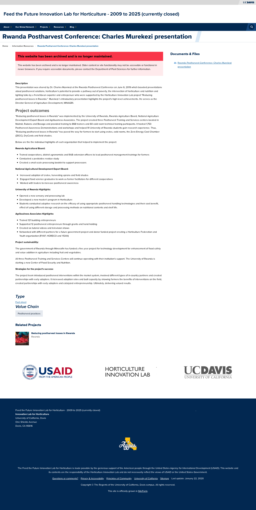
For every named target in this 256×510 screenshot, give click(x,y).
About (6, 26)
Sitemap (164, 478)
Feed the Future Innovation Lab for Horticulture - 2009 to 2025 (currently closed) (91, 13)
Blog (72, 26)
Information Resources (23, 45)
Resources (59, 26)
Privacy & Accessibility (92, 478)
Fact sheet (20, 302)
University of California (146, 478)
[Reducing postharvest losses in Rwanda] (22, 338)
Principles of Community (119, 478)
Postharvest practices (29, 313)
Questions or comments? (65, 478)
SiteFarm (142, 491)
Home (5, 45)
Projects (44, 26)
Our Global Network (24, 26)
